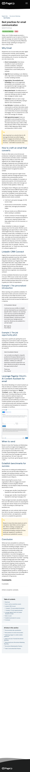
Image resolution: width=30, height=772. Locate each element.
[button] (26, 3)
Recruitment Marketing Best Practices (13, 646)
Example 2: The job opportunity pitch (14, 610)
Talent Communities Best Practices (13, 648)
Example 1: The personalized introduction (15, 608)
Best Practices (7, 18)
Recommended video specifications (13, 630)
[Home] (8, 3)
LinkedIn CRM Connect (10, 606)
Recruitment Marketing (15, 16)
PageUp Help (5, 16)
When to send (8, 616)
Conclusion (7, 620)
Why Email (7, 602)
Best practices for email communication (14, 632)
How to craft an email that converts (13, 604)
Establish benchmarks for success (12, 618)
